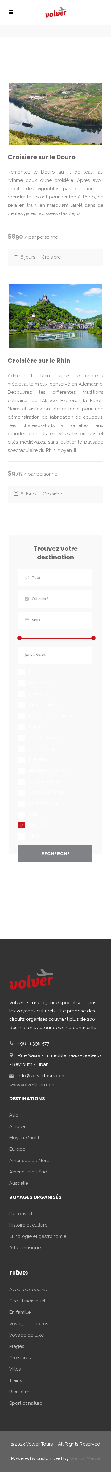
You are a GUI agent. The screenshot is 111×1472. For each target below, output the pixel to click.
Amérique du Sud (28, 1172)
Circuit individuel (27, 1301)
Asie (13, 1115)
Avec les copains (28, 1289)
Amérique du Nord (29, 1160)
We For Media (85, 1458)
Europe (17, 1149)
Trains (15, 1380)
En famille (20, 1312)
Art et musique (25, 1248)
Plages (16, 1346)
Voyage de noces (28, 1323)
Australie (18, 1183)
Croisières (20, 1357)
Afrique (17, 1126)
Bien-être (19, 1392)
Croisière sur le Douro (42, 157)
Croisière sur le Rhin (39, 360)
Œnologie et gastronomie (37, 1236)
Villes (15, 1369)
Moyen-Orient (24, 1138)
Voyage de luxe (26, 1335)
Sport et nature (25, 1403)
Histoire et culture (28, 1225)
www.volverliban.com (32, 1084)
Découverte (22, 1213)
